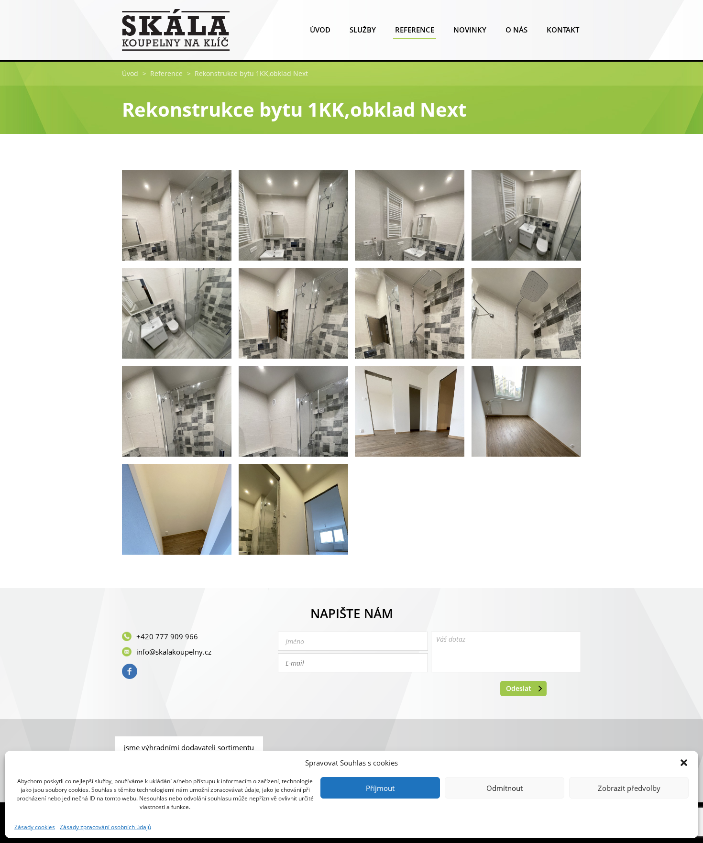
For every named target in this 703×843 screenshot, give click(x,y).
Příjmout (380, 788)
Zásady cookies (34, 827)
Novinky (469, 29)
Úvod (320, 29)
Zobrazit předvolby (629, 788)
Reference (414, 29)
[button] (684, 762)
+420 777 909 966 (167, 636)
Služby (363, 29)
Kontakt (563, 29)
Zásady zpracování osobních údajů (105, 827)
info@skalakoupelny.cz (173, 652)
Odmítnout (504, 788)
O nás (516, 29)
